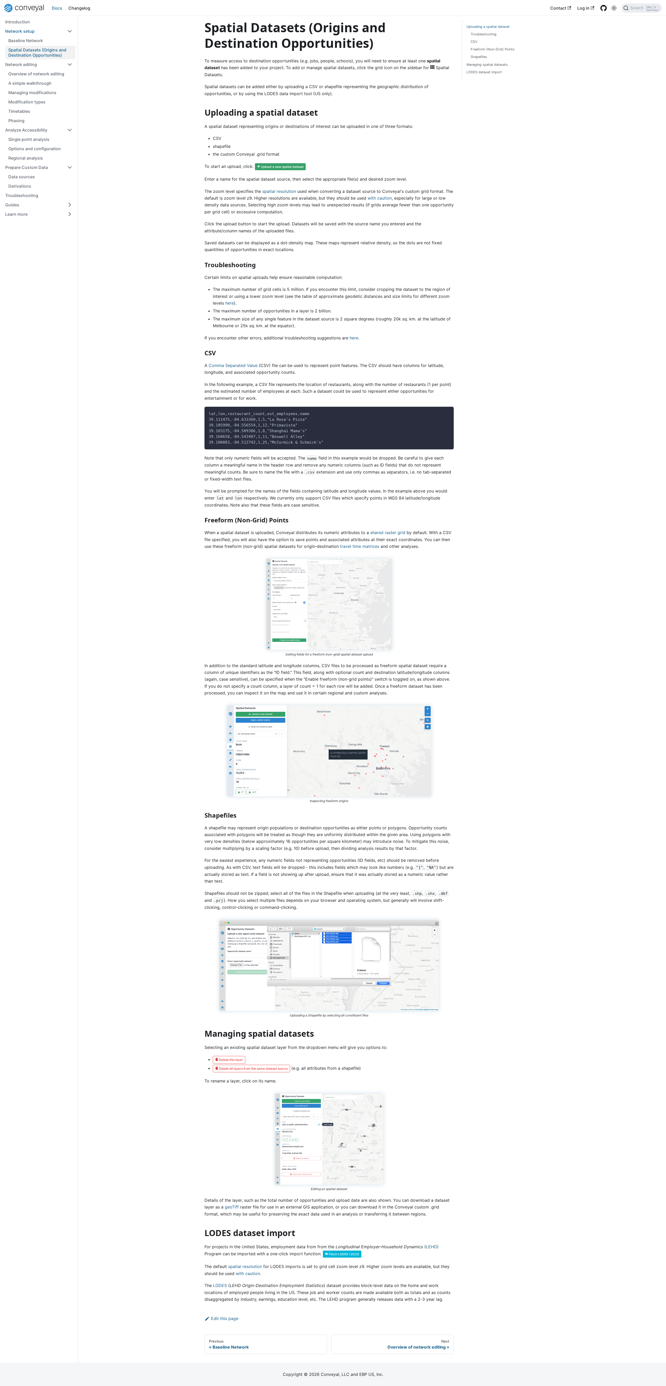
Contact (558, 8)
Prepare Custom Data (26, 167)
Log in (583, 8)
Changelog (79, 8)
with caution (380, 198)
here (229, 303)
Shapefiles (479, 57)
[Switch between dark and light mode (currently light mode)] (614, 8)
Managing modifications (32, 92)
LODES (220, 1285)
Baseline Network (25, 40)
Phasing (16, 120)
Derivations (19, 186)
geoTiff (232, 1207)
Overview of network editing (36, 73)
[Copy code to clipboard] (447, 413)
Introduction (17, 21)
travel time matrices (359, 546)
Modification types (27, 101)
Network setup (20, 31)
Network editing (21, 64)
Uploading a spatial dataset (488, 27)
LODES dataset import (484, 72)
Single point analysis (28, 139)
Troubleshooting (21, 195)
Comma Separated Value (233, 365)
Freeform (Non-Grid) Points (493, 49)
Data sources (21, 176)
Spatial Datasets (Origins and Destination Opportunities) (37, 52)
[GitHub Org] (603, 8)
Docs (57, 8)
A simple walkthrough (30, 83)
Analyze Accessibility (26, 130)
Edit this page (224, 1318)
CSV (474, 42)
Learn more (16, 214)
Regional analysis (25, 158)
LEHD (431, 1246)
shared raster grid (387, 532)
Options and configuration (34, 148)
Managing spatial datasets (487, 65)
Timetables (19, 111)
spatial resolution (279, 191)
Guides (12, 204)
